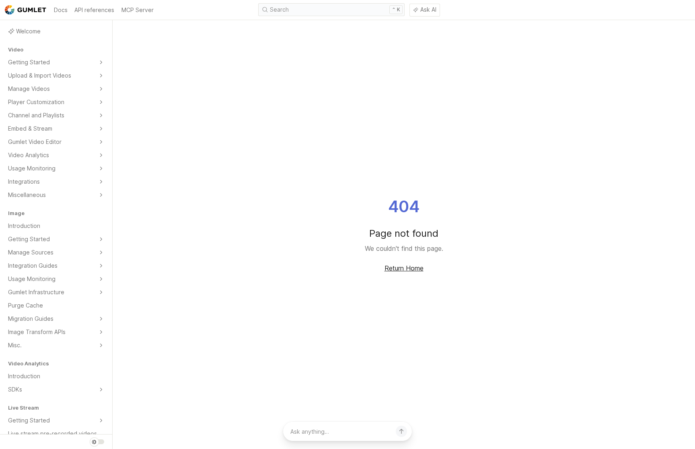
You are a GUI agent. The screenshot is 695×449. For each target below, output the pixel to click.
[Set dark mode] (97, 442)
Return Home (404, 268)
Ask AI (428, 9)
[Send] (401, 431)
